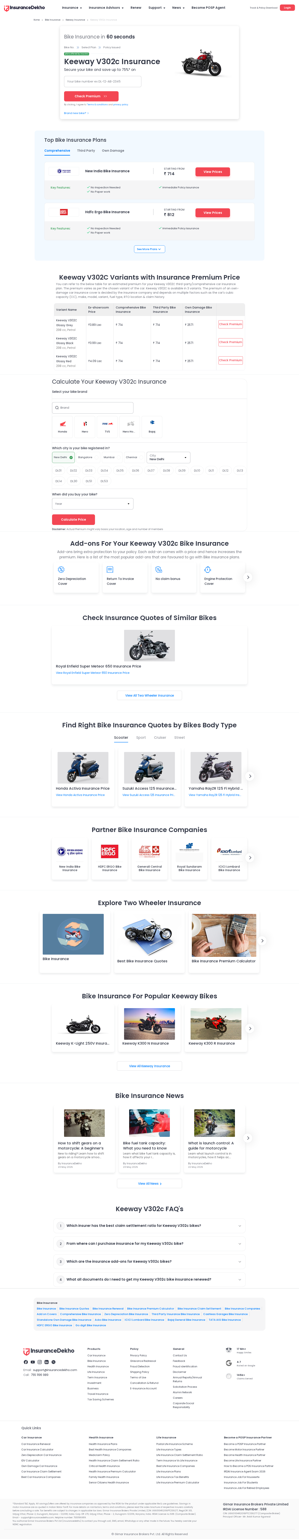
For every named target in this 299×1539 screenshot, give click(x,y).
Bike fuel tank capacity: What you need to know (145, 1146)
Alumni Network (182, 1392)
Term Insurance (97, 1377)
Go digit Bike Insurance (90, 1325)
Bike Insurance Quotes (74, 1309)
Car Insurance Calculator (37, 1449)
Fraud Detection (140, 1366)
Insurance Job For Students (241, 1482)
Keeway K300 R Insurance (212, 1043)
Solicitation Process (185, 1387)
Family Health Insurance (104, 1477)
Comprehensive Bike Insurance (80, 1314)
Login (287, 7)
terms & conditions (97, 104)
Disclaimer (179, 1372)
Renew (136, 7)
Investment (94, 1383)
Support (155, 7)
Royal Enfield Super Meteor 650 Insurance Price (98, 666)
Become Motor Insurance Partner (244, 1449)
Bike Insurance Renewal (108, 1309)
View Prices (213, 172)
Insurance (70, 7)
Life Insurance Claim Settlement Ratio (179, 1455)
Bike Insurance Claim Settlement (199, 1309)
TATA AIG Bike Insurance (225, 1320)
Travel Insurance (97, 1394)
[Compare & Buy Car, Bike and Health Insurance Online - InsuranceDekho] (24, 9)
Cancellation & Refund (144, 1383)
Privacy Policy (138, 1355)
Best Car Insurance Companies (41, 1477)
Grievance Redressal (143, 1361)
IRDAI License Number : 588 (244, 1509)
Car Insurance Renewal (35, 1444)
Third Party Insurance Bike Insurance (176, 1314)
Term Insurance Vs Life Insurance (176, 1460)
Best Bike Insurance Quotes (142, 961)
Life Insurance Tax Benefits (172, 1477)
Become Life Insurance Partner (242, 1460)
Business (93, 1388)
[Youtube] (32, 1363)
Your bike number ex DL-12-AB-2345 (94, 81)
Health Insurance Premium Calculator (112, 1471)
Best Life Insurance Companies (175, 1466)
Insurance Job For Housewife (241, 1477)
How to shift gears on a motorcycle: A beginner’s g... (81, 1146)
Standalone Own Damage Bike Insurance (64, 1320)
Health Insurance (98, 1366)
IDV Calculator (30, 1460)
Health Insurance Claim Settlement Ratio (114, 1460)
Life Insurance (96, 1372)
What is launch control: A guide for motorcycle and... (211, 1146)
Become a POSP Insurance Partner (245, 1444)
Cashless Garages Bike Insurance (225, 1314)
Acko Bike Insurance (108, 1320)
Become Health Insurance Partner (244, 1455)
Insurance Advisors (104, 7)
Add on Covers (47, 1314)
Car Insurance (96, 1355)
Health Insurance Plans (103, 1444)
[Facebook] (25, 1363)
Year (58, 504)
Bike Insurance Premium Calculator (224, 961)
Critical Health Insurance (104, 1466)
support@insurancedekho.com (55, 1370)
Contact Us (180, 1355)
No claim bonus (168, 579)
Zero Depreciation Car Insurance (41, 1455)
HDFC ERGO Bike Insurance (54, 1325)
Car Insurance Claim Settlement (41, 1471)
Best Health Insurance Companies (110, 1449)
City (153, 455)
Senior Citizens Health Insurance (109, 1482)
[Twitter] (53, 1363)
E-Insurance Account (143, 1388)
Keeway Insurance (155, 1066)
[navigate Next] (248, 577)
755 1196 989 (39, 1375)
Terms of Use (138, 1377)
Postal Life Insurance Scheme (174, 1444)
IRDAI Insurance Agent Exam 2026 (244, 1471)
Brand (64, 407)
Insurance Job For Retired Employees (246, 1488)
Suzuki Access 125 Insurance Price (153, 788)
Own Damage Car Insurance (39, 1466)
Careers (178, 1398)
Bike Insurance (56, 958)
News (176, 7)
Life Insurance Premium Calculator (177, 1482)
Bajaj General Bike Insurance (186, 1320)
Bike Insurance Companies (242, 1309)
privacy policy (120, 104)
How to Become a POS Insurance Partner (248, 1466)
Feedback (179, 1361)
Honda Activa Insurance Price (83, 788)
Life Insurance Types (168, 1449)
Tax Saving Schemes (100, 1399)
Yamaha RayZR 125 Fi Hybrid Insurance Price (228, 788)
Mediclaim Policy (99, 1455)
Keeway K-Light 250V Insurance (85, 1043)
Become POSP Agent (208, 7)
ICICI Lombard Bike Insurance (144, 1320)
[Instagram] (39, 1363)
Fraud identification (185, 1366)
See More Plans (147, 249)
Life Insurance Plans (168, 1471)
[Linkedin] (46, 1363)
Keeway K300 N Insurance (145, 1043)
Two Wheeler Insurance (155, 695)
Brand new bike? (75, 113)
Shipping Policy (139, 1372)
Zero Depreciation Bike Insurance (126, 1314)
